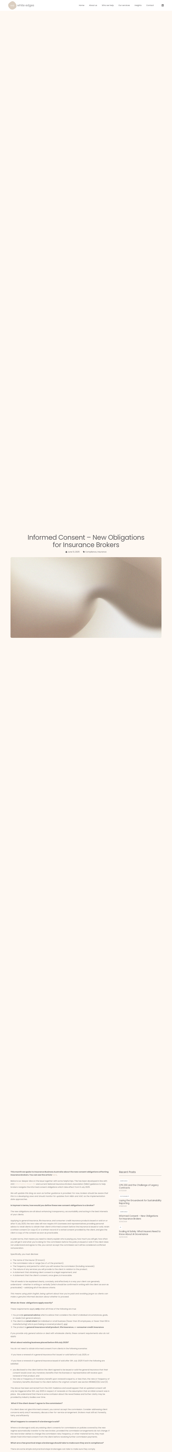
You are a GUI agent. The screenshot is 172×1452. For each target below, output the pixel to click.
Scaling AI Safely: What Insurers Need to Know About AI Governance (140, 1233)
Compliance (123, 1181)
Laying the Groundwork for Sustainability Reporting (140, 1202)
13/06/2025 (123, 1222)
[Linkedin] (162, 5)
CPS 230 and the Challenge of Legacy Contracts (139, 1186)
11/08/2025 (123, 1206)
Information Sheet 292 (25, 1184)
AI (120, 1227)
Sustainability (124, 1196)
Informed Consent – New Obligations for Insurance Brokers (138, 1217)
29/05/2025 (123, 1237)
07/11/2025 (123, 1191)
